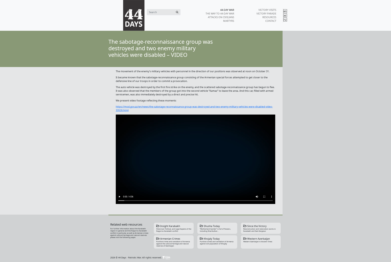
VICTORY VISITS (267, 10)
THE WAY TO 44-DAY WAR (220, 13)
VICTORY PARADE (266, 13)
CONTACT (270, 21)
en (285, 11)
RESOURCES (269, 17)
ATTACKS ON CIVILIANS (221, 17)
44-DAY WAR (227, 10)
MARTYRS (228, 21)
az (285, 15)
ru (285, 19)
